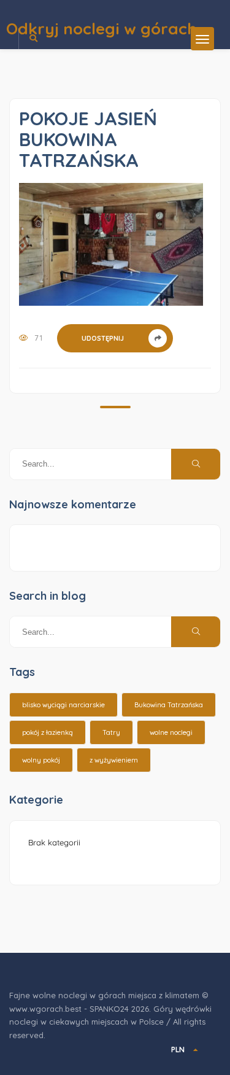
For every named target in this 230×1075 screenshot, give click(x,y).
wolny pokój (41, 760)
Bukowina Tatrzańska (168, 704)
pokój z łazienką (47, 732)
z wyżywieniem (114, 760)
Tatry (111, 732)
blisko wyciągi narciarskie (63, 704)
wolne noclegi (171, 732)
